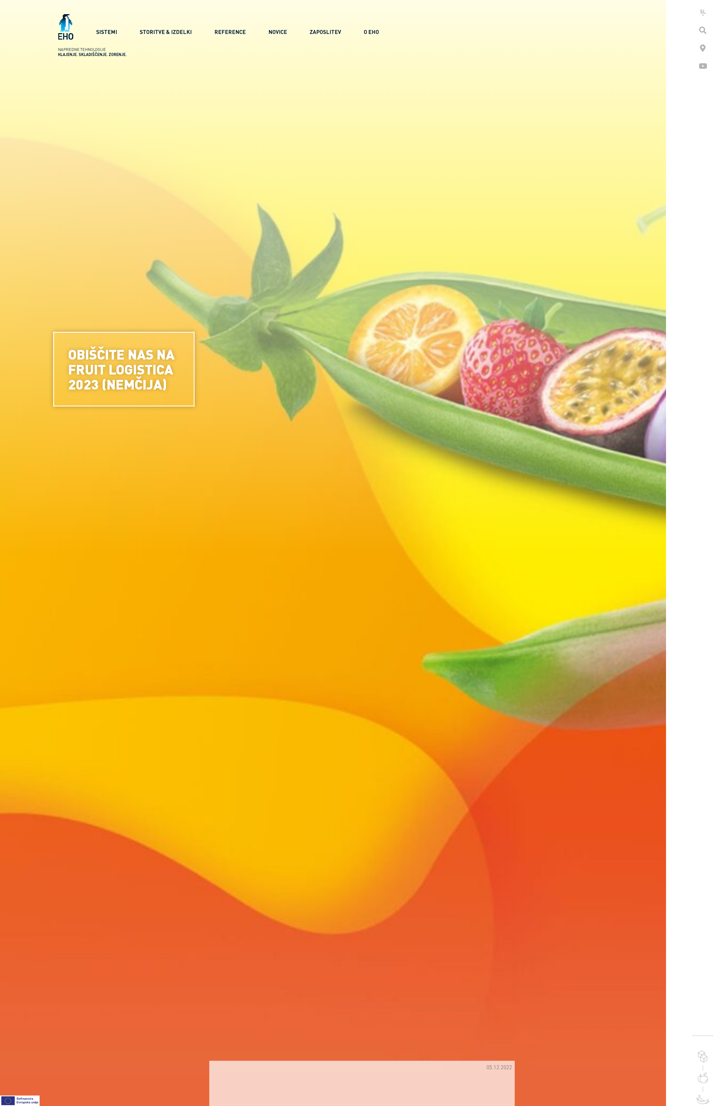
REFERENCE (230, 31)
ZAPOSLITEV (325, 31)
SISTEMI (106, 31)
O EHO (371, 31)
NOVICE (277, 31)
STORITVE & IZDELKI (166, 31)
